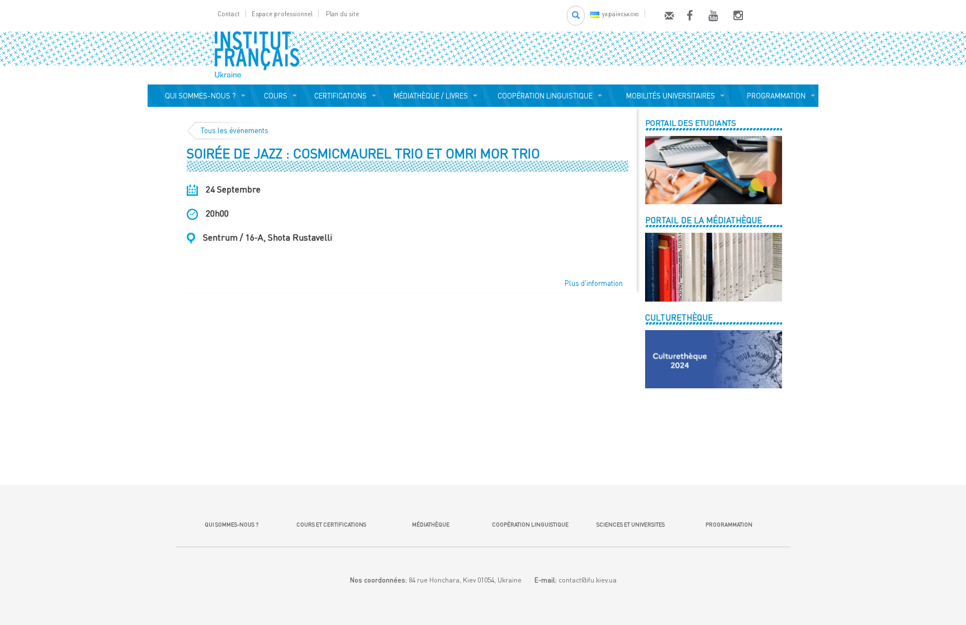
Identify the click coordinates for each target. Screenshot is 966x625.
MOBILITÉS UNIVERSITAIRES (669, 95)
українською (620, 13)
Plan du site (342, 13)
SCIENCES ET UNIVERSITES (629, 524)
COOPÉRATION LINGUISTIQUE (545, 95)
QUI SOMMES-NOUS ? (199, 95)
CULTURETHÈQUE (679, 317)
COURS (274, 95)
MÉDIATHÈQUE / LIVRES (431, 95)
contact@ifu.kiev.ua (587, 580)
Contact (228, 13)
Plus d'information (594, 283)
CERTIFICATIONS (339, 95)
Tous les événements (234, 130)
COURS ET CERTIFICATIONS (331, 524)
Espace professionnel (282, 13)
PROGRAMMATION (775, 95)
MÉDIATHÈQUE (430, 524)
